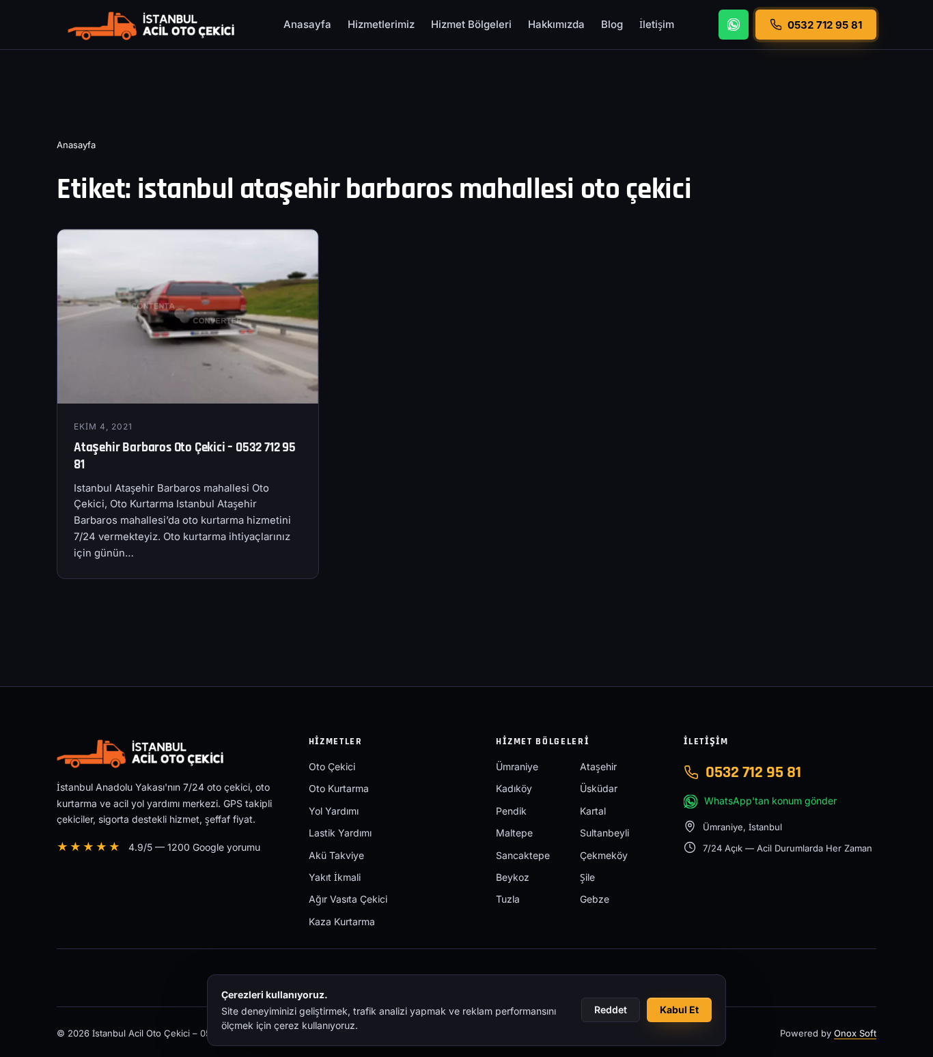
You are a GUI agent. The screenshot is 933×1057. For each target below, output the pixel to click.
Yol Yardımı (334, 811)
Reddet (610, 1009)
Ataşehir (598, 766)
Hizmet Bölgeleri (471, 24)
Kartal (593, 811)
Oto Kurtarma (339, 788)
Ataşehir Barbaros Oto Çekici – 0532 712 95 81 (185, 456)
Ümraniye (517, 766)
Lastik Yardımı (340, 832)
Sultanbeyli (604, 832)
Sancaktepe (523, 855)
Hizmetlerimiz (381, 24)
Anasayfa (307, 24)
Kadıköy (514, 788)
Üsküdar (598, 788)
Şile (587, 877)
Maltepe (514, 832)
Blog (612, 24)
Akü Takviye (336, 855)
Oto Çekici (332, 766)
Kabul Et (679, 1009)
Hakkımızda (556, 24)
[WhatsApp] (734, 25)
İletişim (656, 24)
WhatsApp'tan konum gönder (770, 800)
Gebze (594, 899)
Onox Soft (855, 1033)
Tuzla (508, 899)
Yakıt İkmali (335, 877)
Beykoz (512, 877)
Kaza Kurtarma (342, 921)
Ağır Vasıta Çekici (348, 899)
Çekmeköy (604, 855)
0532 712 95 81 (753, 772)
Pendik (511, 811)
